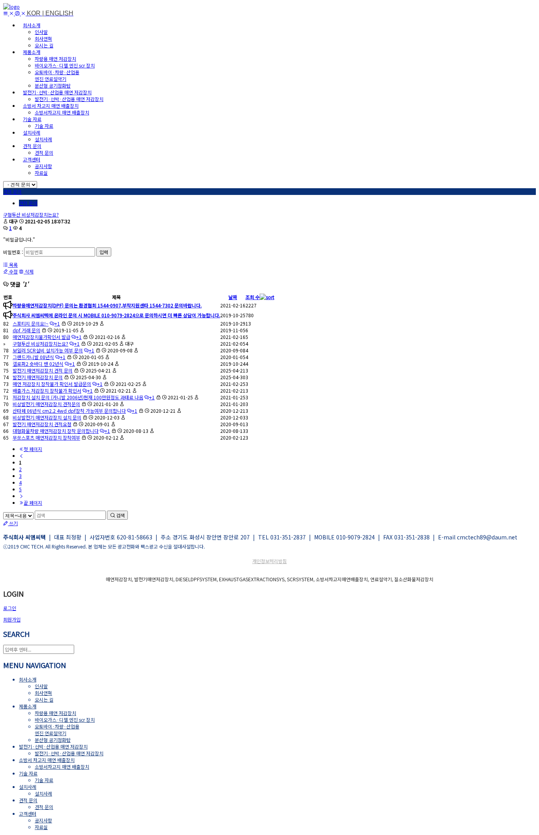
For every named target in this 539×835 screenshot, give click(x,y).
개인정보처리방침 (269, 561)
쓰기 (13, 523)
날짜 (232, 297)
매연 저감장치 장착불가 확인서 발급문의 (52, 383)
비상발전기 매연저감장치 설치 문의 (47, 417)
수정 (13, 271)
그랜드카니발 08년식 (33, 357)
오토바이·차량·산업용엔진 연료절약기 (57, 75)
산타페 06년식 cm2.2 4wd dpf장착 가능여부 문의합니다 (69, 410)
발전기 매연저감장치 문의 (38, 377)
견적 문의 (44, 152)
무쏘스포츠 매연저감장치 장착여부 (46, 437)
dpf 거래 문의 (26, 330)
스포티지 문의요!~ (31, 323)
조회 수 (252, 297)
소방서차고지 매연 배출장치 (62, 112)
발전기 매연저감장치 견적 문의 (43, 370)
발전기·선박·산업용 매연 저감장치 (69, 98)
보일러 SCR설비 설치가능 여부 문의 (48, 350)
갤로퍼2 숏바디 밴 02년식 (38, 363)
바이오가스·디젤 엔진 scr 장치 (65, 65)
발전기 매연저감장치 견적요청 (42, 424)
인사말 (41, 31)
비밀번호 (12, 252)
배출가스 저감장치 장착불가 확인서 (47, 390)
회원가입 (12, 619)
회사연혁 (43, 38)
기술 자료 (44, 125)
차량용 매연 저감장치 (55, 58)
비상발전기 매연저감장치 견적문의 (46, 404)
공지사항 (43, 166)
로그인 (9, 608)
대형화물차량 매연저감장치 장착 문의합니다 (56, 430)
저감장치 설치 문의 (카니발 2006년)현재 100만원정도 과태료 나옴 (78, 397)
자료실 (41, 172)
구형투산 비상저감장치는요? (31, 214)
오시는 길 (44, 45)
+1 (57, 323)
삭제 (29, 271)
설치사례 (43, 139)
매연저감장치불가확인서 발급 (41, 336)
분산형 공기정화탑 (53, 85)
